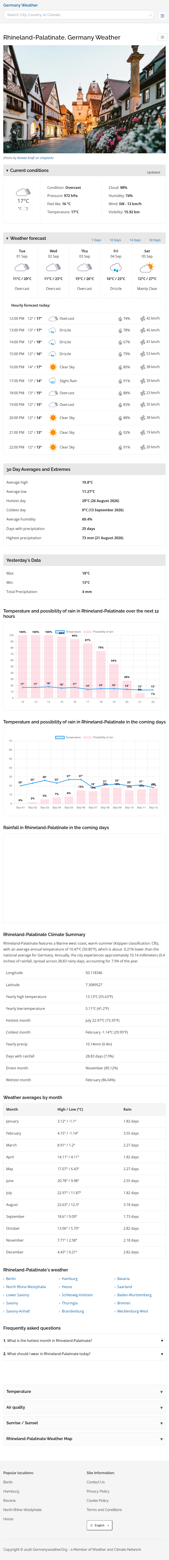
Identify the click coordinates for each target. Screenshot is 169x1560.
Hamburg (70, 1278)
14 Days (135, 240)
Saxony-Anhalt (18, 1311)
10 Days (115, 240)
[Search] (150, 14)
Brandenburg (73, 1311)
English (99, 1525)
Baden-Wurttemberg (134, 1294)
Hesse (67, 1286)
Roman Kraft (26, 158)
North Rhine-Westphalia (26, 1286)
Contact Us (96, 1482)
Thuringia (70, 1303)
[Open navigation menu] (162, 16)
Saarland (124, 1286)
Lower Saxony (17, 1294)
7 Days (96, 240)
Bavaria (123, 1278)
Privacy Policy (98, 1491)
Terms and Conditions (104, 1510)
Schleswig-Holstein (77, 1294)
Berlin (11, 1278)
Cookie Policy (98, 1501)
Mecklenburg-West (132, 1311)
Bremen (123, 1303)
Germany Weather (20, 5)
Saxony (12, 1303)
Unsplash (46, 158)
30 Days (155, 240)
